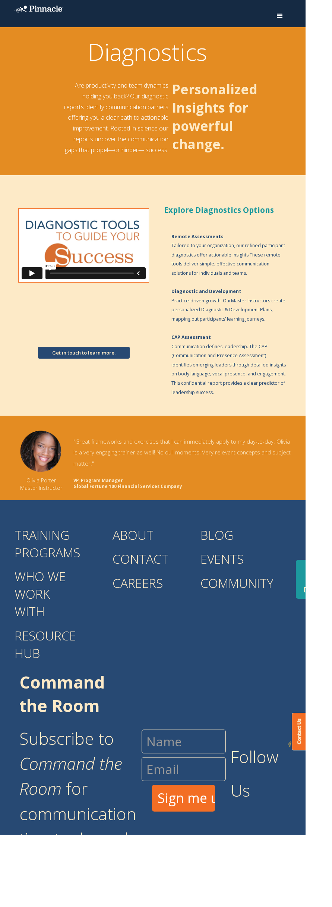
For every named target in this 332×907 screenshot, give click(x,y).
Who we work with (40, 594)
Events (222, 558)
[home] (39, 9)
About (133, 535)
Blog (216, 535)
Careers (138, 583)
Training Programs (47, 543)
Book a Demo (314, 579)
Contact (140, 558)
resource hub (45, 644)
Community (236, 583)
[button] (280, 16)
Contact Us (298, 731)
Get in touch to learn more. (84, 352)
